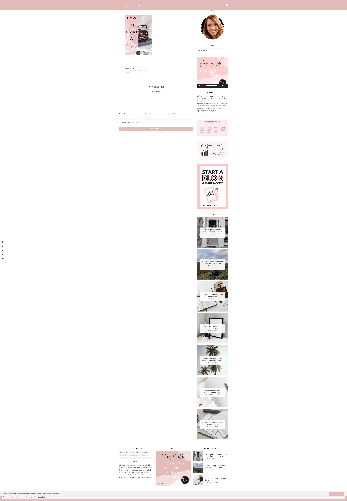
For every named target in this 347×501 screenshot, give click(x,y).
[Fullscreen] (225, 86)
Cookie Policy (41, 497)
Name (122, 114)
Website (174, 114)
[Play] (200, 86)
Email (148, 114)
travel (136, 458)
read (197, 5)
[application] (212, 72)
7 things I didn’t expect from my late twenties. (212, 391)
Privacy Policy (135, 123)
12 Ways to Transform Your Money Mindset (212, 423)
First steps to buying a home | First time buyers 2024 (212, 232)
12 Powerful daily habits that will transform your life (213, 359)
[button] (212, 72)
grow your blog (185, 5)
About (171, 5)
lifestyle (123, 455)
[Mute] (222, 86)
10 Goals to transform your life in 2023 (212, 296)
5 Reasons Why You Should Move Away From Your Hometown (212, 263)
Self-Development (126, 458)
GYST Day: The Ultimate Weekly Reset (212, 328)
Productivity (144, 455)
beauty (122, 452)
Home (163, 5)
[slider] (211, 85)
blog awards (130, 452)
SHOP (206, 5)
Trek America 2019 (145, 458)
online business (133, 455)
